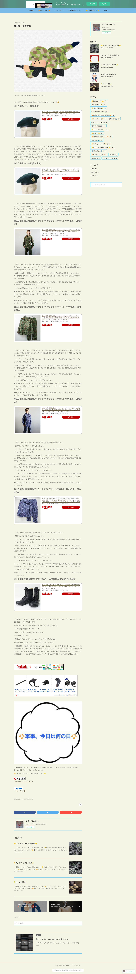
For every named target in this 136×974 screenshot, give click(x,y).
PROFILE (31, 10)
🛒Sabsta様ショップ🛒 (74, 10)
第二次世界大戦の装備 (99, 112)
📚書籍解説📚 (96, 140)
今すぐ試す (91, 4)
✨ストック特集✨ (20, 882)
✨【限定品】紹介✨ (98, 108)
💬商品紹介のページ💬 (100, 122)
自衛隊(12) (30, 799)
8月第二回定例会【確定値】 (109, 74)
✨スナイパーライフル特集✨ (24, 863)
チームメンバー (59, 10)
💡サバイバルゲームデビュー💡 (102, 147)
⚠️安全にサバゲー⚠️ (98, 101)
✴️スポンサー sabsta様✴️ (100, 144)
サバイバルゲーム (110, 158)
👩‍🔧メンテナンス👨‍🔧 (98, 104)
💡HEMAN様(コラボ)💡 (92, 10)
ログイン (104, 4)
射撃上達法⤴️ (114, 119)
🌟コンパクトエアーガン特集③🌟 (25, 843)
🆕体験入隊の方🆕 (98, 151)
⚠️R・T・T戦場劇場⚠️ (99, 129)
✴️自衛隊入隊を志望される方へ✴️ (102, 115)
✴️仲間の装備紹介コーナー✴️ (101, 137)
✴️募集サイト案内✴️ (44, 10)
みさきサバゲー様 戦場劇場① (110, 55)
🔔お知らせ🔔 (97, 133)
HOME (106, 10)
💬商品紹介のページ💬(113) (20, 799)
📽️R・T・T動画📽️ (98, 126)
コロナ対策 (95, 158)
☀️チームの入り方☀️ (98, 119)
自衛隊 (113, 154)
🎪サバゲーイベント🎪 (99, 154)
